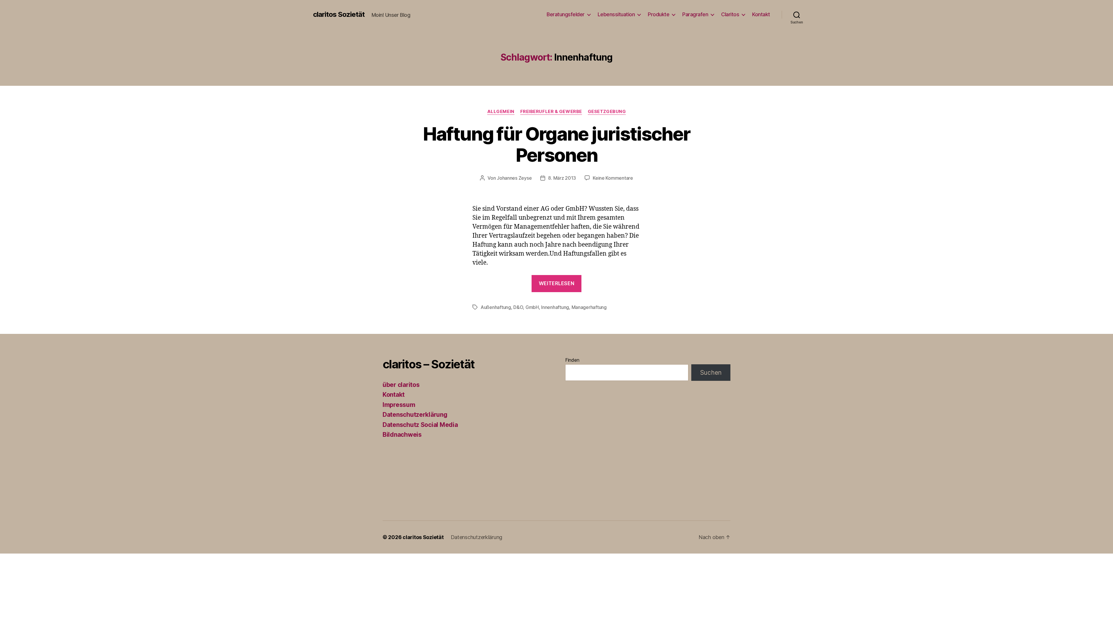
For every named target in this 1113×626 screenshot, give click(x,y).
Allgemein (500, 111)
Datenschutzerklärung (415, 414)
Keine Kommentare (613, 178)
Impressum (399, 404)
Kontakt (761, 14)
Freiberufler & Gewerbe (551, 111)
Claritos (730, 14)
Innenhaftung (555, 307)
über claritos (401, 384)
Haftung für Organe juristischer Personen (556, 144)
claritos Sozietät (339, 14)
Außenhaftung (496, 307)
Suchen (711, 372)
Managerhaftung (589, 307)
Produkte (658, 14)
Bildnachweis (402, 434)
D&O (518, 307)
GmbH (532, 307)
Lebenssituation (616, 14)
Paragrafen (695, 14)
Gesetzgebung (607, 111)
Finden (572, 360)
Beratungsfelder (566, 14)
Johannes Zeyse (514, 178)
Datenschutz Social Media (420, 424)
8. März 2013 (562, 178)
